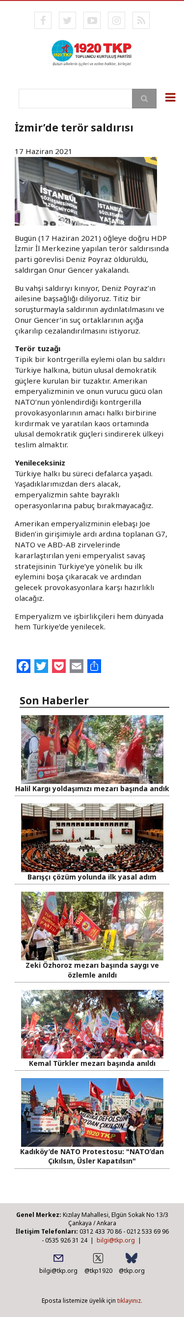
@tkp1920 (98, 1270)
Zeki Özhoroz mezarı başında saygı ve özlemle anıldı (92, 969)
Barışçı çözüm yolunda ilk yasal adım (92, 876)
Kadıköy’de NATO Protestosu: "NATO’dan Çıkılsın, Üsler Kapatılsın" (92, 1156)
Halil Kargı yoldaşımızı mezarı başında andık (92, 788)
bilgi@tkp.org (116, 1240)
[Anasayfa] (91, 52)
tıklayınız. (129, 1300)
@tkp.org (132, 1270)
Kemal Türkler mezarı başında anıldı (92, 1063)
